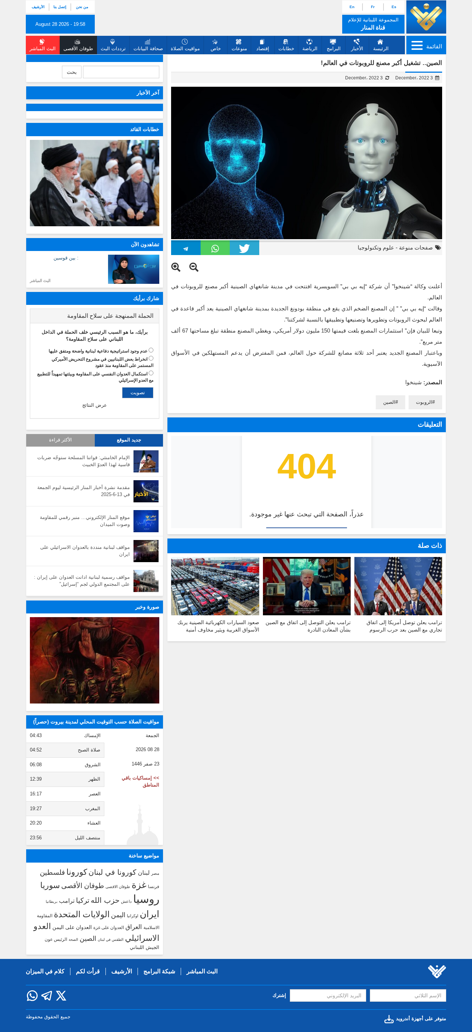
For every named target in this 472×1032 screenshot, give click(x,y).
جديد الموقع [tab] (129, 440)
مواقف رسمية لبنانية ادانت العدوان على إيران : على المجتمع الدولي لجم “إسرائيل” (82, 580)
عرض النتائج (94, 405)
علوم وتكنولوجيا (376, 247)
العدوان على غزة (108, 927)
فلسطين (52, 872)
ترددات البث (113, 48)
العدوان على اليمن (72, 927)
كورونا (76, 872)
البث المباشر (40, 280)
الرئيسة (381, 48)
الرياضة (309, 48)
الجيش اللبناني (144, 947)
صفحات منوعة (416, 247)
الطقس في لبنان (111, 940)
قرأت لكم (88, 971)
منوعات (239, 48)
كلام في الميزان (45, 971)
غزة (139, 885)
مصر (155, 873)
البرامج (334, 48)
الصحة (73, 940)
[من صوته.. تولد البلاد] (94, 660)
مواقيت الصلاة (185, 48)
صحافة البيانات (148, 48)
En (352, 7)
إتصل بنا (59, 7)
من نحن (82, 7)
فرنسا (153, 886)
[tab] (94, 316)
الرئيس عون (56, 939)
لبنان (144, 872)
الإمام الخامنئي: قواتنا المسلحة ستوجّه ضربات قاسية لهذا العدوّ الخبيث (83, 461)
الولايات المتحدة (82, 914)
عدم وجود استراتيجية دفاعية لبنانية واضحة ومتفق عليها (98, 351)
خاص (216, 48)
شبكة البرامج (159, 971)
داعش (126, 901)
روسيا (146, 899)
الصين (389, 402)
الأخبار (357, 48)
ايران (149, 914)
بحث (72, 72)
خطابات (286, 48)
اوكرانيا (132, 916)
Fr (373, 7)
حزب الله (105, 900)
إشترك (279, 995)
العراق (133, 926)
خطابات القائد (144, 129)
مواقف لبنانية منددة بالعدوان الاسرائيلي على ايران (85, 550)
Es (394, 7)
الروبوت (424, 402)
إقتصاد (262, 48)
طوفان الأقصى (82, 886)
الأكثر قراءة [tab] (60, 440)
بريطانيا (52, 901)
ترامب (66, 900)
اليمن (118, 915)
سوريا (50, 885)
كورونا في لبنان (112, 872)
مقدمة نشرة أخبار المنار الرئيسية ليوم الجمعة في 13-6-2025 (83, 491)
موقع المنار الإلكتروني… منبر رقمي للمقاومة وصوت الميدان (85, 521)
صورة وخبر (147, 607)
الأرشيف (38, 7)
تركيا (82, 900)
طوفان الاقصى (117, 886)
